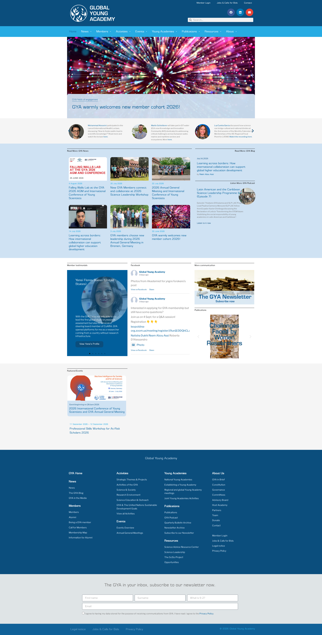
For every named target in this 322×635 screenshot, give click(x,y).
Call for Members (78, 527)
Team (215, 515)
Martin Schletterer (159, 125)
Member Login (203, 3)
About (230, 31)
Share (151, 289)
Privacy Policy (219, 550)
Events (139, 31)
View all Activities (126, 513)
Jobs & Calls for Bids (227, 3)
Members (102, 31)
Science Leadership (174, 552)
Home (72, 31)
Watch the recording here (240, 137)
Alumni (72, 517)
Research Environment (128, 494)
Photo (140, 345)
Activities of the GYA (127, 484)
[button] (231, 12)
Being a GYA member (80, 522)
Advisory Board (220, 500)
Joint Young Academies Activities (181, 498)
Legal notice (218, 545)
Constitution (218, 484)
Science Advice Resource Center (181, 547)
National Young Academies (178, 479)
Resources (211, 31)
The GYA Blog (76, 493)
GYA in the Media (78, 498)
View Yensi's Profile (89, 344)
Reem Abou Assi (206, 174)
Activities (122, 31)
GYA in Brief (218, 479)
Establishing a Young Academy (180, 484)
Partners (216, 510)
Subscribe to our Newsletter (179, 533)
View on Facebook (139, 289)
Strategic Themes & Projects (132, 479)
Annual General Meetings (130, 533)
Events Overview (125, 527)
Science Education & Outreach (133, 500)
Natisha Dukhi (139, 335)
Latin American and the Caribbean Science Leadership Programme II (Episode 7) (218, 193)
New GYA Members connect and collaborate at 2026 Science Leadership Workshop (129, 191)
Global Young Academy (152, 271)
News (85, 31)
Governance (218, 489)
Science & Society (126, 489)
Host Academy (219, 505)
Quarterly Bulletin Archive (177, 522)
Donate (216, 520)
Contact (248, 3)
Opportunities (171, 562)
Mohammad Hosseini (97, 125)
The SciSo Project (173, 557)
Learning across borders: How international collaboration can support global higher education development (85, 242)
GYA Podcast (171, 517)
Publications (189, 31)
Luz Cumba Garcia (222, 125)
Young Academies (163, 31)
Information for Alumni (80, 537)
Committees (218, 494)
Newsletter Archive (174, 527)
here (105, 137)
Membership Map (78, 532)
